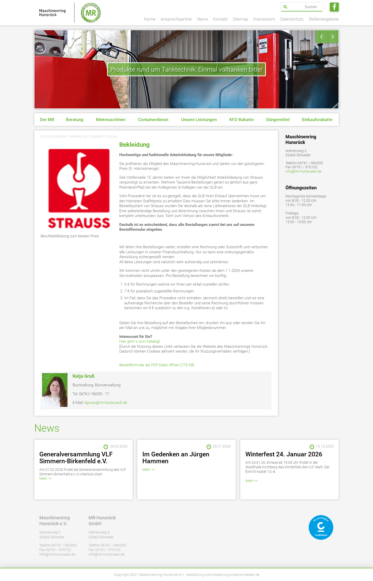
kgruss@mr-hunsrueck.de (105, 402)
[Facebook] (334, 7)
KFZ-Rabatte (241, 119)
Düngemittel (278, 119)
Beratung (74, 119)
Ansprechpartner (176, 19)
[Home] (70, 13)
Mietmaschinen (110, 119)
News (202, 19)
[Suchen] (285, 7)
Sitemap (240, 19)
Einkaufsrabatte (317, 119)
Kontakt (220, 19)
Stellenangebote (324, 19)
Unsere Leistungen (199, 119)
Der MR (47, 119)
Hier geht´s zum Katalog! (139, 341)
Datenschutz (291, 19)
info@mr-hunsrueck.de (303, 171)
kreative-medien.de (245, 575)
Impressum (264, 19)
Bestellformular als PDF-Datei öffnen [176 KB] (156, 365)
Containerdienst (153, 119)
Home (150, 19)
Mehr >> (45, 478)
